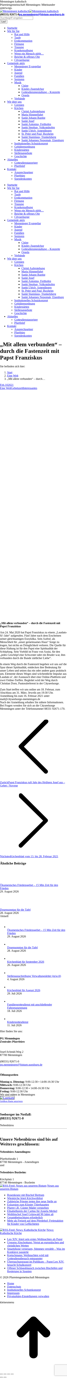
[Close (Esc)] (1, 1374)
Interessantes (30, 388)
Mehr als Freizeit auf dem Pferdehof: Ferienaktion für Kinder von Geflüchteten (35, 1222)
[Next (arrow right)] (5, 1377)
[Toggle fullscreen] (8, 1374)
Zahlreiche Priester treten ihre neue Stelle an (32, 1201)
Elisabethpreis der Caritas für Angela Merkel (32, 1211)
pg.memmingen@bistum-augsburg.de (41, 14)
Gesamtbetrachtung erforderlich (25, 1217)
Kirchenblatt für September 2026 (25, 961)
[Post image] (10, 881)
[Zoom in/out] (12, 1374)
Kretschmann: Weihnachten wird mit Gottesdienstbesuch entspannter (27, 1257)
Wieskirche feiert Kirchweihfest (25, 1198)
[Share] (5, 1374)
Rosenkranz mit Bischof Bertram (25, 1194)
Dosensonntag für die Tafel (15, 909)
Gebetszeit (17, 388)
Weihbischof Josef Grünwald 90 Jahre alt (30, 1214)
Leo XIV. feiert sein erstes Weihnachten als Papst (34, 1239)
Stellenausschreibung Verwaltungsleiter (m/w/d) (34, 976)
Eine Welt (5, 388)
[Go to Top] (33, 1369)
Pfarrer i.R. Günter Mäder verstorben (28, 1207)
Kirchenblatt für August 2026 (23, 990)
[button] (28, 1296)
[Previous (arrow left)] (1, 1377)
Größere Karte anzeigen (11, 1101)
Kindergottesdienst (17, 1022)
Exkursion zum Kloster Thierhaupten (28, 1204)
